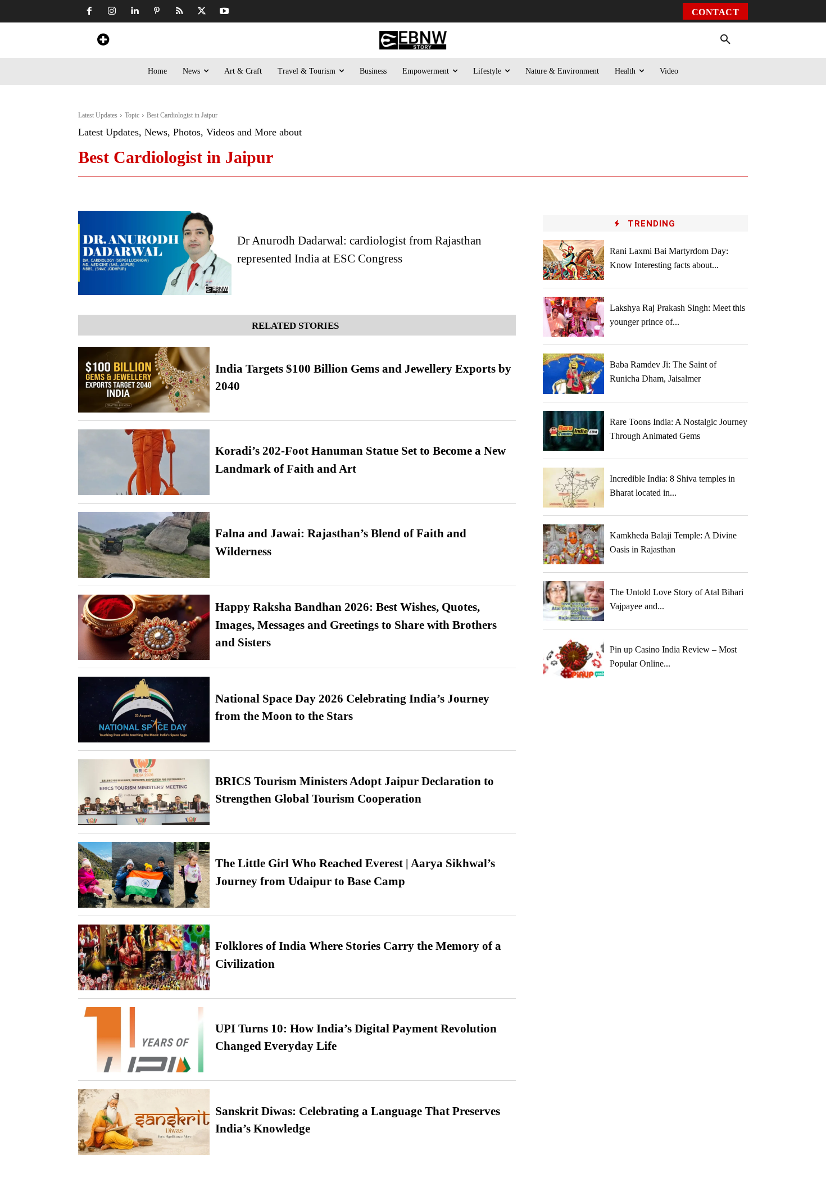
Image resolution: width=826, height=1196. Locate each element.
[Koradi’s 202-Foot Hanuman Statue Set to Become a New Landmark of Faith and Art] (144, 462)
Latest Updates (97, 115)
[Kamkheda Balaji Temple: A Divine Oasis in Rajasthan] (574, 544)
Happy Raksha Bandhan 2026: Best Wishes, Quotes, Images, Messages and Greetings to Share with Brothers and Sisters (356, 624)
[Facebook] (89, 11)
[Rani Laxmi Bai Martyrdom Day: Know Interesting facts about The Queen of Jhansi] (574, 260)
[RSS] (179, 11)
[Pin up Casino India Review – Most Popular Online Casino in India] (574, 658)
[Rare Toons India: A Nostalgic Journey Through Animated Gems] (574, 431)
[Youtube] (224, 11)
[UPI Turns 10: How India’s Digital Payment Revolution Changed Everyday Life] (144, 1040)
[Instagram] (112, 11)
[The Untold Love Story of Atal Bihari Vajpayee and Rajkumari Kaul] (574, 601)
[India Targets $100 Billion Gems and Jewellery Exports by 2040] (144, 380)
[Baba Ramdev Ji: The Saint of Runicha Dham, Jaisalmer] (574, 373)
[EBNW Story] (413, 40)
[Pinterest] (157, 11)
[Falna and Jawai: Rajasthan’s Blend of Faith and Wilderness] (144, 545)
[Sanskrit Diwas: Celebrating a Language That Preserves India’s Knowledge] (144, 1122)
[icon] (103, 41)
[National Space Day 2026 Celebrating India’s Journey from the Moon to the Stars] (144, 709)
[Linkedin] (134, 11)
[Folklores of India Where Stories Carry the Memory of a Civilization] (144, 957)
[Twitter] (201, 11)
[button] (725, 40)
